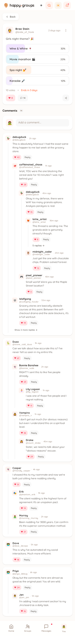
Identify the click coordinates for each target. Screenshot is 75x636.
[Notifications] (67, 5)
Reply (27, 157)
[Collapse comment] (40, 138)
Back (13, 16)
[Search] (49, 5)
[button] (8, 237)
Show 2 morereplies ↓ (26, 330)
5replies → (38, 245)
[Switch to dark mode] (58, 5)
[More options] (65, 30)
